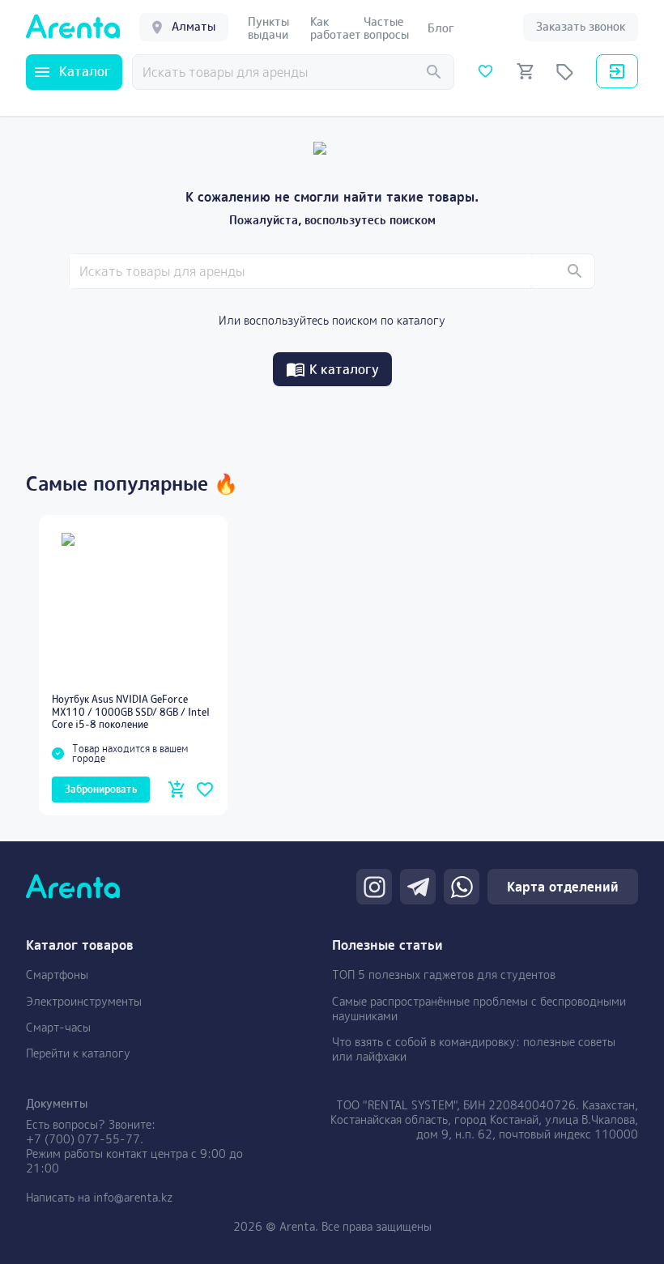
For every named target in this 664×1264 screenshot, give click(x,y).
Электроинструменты (84, 1001)
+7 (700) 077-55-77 (83, 1139)
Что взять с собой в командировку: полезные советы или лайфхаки (473, 1049)
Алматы (193, 26)
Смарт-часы (58, 1027)
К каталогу (344, 369)
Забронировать (101, 789)
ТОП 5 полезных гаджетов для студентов (443, 974)
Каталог (85, 71)
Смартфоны (57, 974)
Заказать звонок (580, 26)
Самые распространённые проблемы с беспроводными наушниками (479, 1009)
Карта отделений (563, 887)
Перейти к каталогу (78, 1053)
